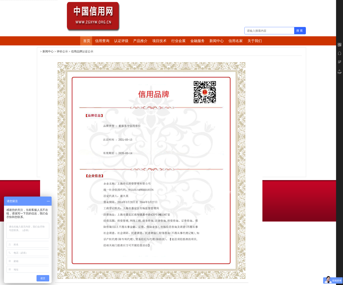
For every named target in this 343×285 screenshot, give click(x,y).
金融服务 (197, 41)
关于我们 (255, 41)
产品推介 (140, 41)
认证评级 (121, 41)
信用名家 (235, 41)
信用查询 (102, 41)
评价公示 (62, 51)
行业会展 (178, 41)
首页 (86, 41)
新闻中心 (216, 41)
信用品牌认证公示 (82, 51)
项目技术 (159, 41)
